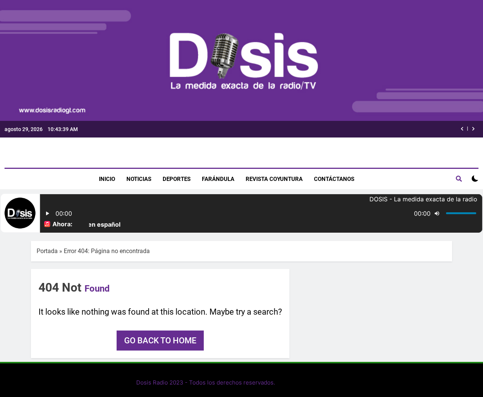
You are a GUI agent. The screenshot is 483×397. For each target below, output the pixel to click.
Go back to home (160, 340)
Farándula (218, 179)
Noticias (138, 179)
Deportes (177, 179)
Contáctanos (334, 179)
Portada (47, 251)
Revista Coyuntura (274, 179)
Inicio (107, 179)
